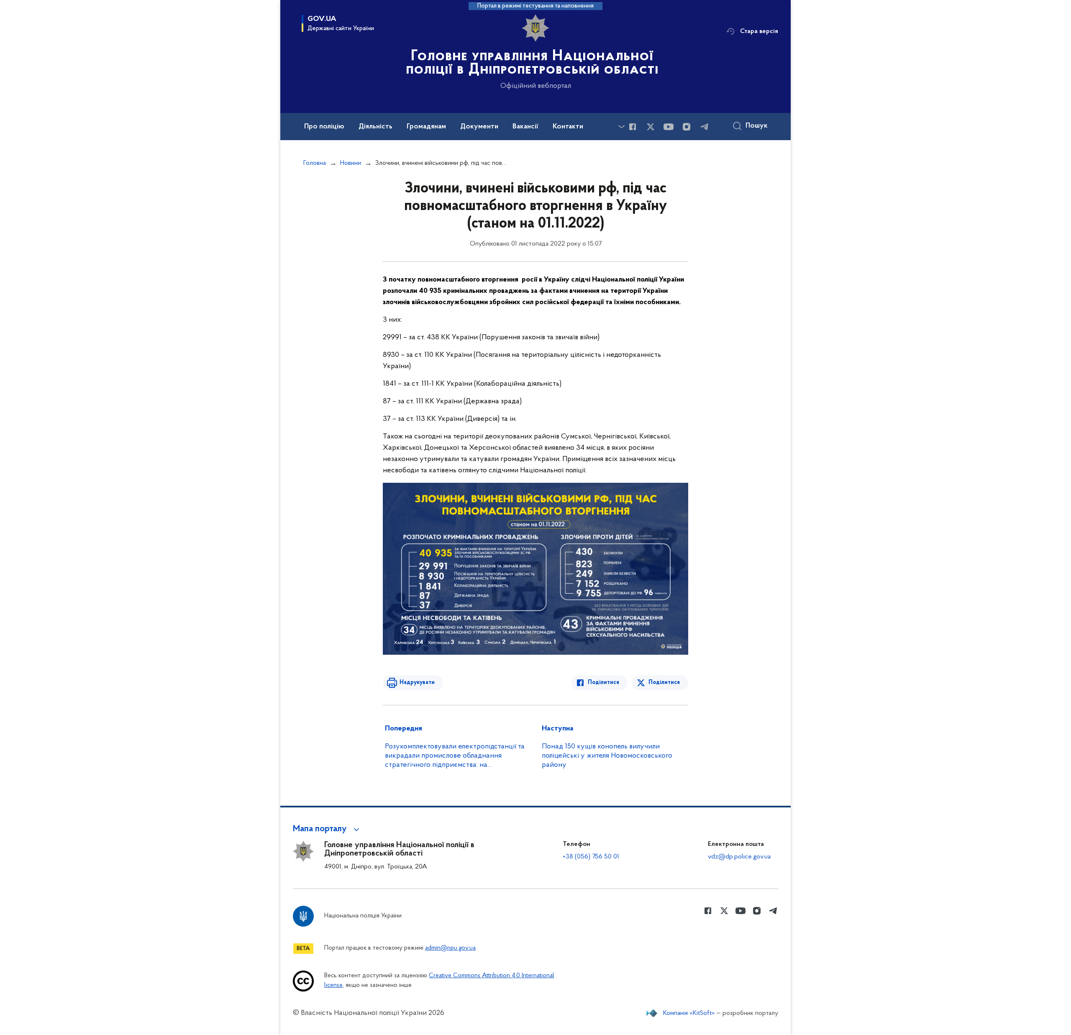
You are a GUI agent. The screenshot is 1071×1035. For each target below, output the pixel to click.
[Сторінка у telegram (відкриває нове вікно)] (704, 127)
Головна (314, 163)
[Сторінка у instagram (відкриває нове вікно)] (687, 127)
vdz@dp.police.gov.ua (739, 856)
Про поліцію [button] (324, 127)
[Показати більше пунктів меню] (621, 126)
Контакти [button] (568, 127)
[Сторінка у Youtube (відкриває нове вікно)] (669, 127)
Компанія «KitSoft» (689, 1013)
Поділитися (603, 682)
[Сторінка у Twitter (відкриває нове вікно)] (651, 127)
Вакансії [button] (525, 127)
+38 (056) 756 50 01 (591, 856)
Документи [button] (479, 127)
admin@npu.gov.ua (450, 948)
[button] (327, 829)
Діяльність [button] (375, 127)
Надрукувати (417, 682)
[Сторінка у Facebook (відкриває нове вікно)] (633, 127)
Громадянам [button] (426, 127)
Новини (350, 163)
